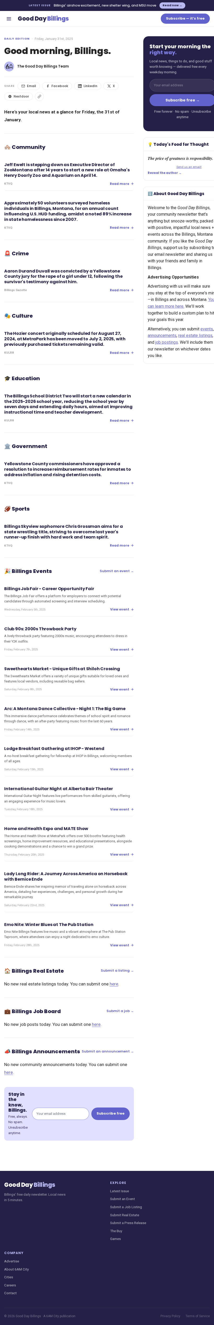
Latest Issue (119, 1191)
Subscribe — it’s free (185, 18)
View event (119, 609)
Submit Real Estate (124, 1215)
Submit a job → (120, 1010)
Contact (10, 1293)
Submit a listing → (117, 970)
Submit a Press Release (128, 1223)
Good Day (43, 19)
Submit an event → (117, 570)
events (206, 328)
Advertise (11, 1261)
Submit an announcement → (108, 1051)
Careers (10, 1285)
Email (31, 86)
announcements (162, 335)
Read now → (172, 5)
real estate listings (195, 335)
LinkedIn (90, 86)
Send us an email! (188, 167)
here (114, 984)
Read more (119, 183)
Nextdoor (21, 96)
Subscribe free (110, 1113)
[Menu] (9, 18)
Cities (8, 1277)
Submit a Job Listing (126, 1207)
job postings (166, 342)
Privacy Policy (170, 1316)
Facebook (59, 86)
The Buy (116, 1231)
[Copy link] (39, 96)
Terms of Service (198, 1316)
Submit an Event (122, 1199)
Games (115, 1239)
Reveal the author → (165, 173)
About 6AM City (16, 1269)
